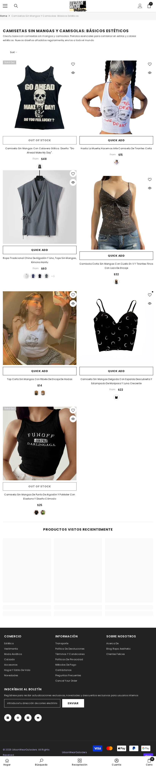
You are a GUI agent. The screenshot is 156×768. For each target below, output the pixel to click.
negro (40, 166)
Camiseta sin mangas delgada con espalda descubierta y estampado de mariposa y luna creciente (116, 381)
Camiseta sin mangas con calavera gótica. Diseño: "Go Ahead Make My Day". (39, 150)
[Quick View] (73, 72)
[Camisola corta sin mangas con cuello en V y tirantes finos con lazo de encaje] (116, 213)
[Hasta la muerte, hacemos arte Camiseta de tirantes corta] (116, 97)
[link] (27, 607)
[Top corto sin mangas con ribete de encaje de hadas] (39, 328)
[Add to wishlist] (73, 64)
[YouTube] (38, 717)
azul (33, 276)
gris (46, 276)
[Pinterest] (17, 717)
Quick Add (116, 140)
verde (43, 512)
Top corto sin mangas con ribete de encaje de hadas (39, 379)
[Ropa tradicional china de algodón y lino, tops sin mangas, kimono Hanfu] (39, 207)
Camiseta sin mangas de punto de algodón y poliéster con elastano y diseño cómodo (39, 496)
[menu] (5, 6)
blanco (116, 162)
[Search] (16, 6)
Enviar (73, 703)
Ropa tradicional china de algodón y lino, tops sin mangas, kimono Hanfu (39, 260)
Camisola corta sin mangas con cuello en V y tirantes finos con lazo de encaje (116, 266)
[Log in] (140, 6)
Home (3, 16)
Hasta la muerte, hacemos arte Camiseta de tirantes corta (116, 148)
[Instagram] (7, 717)
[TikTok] (28, 717)
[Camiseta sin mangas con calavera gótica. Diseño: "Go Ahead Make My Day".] (39, 97)
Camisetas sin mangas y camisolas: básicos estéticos (45, 16)
